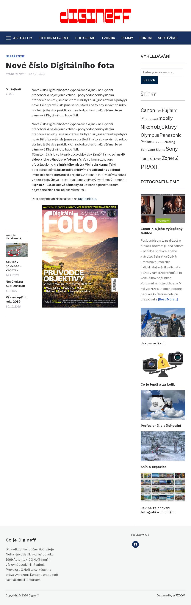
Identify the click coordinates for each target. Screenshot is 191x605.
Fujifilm (169, 110)
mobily (166, 118)
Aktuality (22, 38)
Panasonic (170, 135)
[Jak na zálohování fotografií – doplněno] (163, 475)
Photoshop (157, 142)
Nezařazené (15, 56)
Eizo (159, 111)
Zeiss (158, 158)
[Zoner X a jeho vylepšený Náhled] (163, 196)
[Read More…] (168, 299)
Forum (145, 38)
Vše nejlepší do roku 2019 (16, 299)
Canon (148, 110)
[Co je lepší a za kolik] (163, 351)
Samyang (148, 149)
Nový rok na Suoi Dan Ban (15, 284)
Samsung (169, 142)
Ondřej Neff (16, 73)
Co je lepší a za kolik (158, 384)
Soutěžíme (168, 38)
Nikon (147, 127)
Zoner (168, 158)
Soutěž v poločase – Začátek (14, 266)
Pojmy (127, 38)
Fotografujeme (53, 38)
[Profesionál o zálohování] (163, 393)
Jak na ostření (153, 343)
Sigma (160, 149)
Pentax (146, 142)
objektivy (165, 126)
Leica (155, 118)
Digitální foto (87, 199)
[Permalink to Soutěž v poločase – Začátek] (17, 250)
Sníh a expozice (154, 467)
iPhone (146, 119)
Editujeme (85, 38)
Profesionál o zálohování (161, 425)
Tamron (148, 158)
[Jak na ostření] (163, 310)
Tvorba (108, 38)
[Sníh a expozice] (163, 434)
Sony (172, 149)
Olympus (150, 135)
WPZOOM (179, 595)
